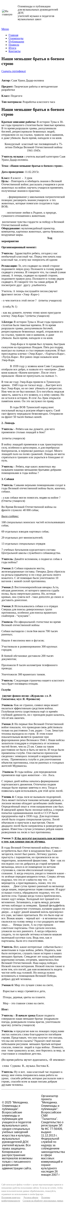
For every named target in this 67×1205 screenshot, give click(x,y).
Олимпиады (16, 38)
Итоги (12, 47)
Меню (5, 29)
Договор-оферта (30, 1197)
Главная (13, 35)
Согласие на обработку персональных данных (43, 1200)
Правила (14, 44)
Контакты (15, 51)
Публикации (16, 41)
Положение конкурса (10, 1197)
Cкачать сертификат (13, 71)
